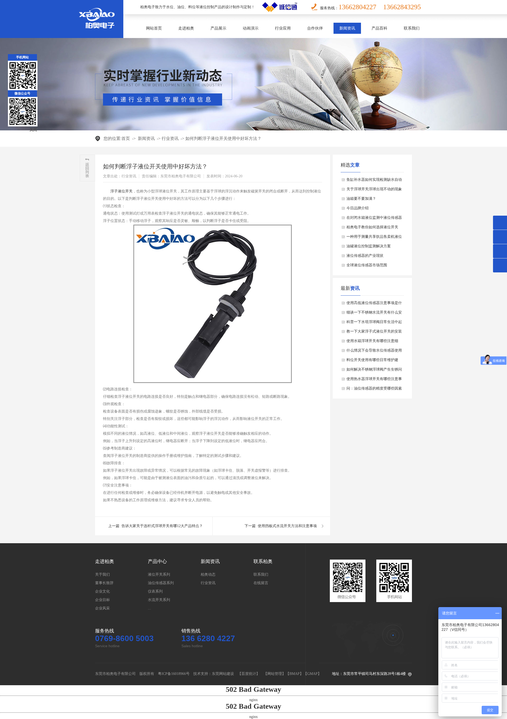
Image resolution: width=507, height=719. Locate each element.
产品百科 (379, 28)
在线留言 (260, 583)
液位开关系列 (159, 574)
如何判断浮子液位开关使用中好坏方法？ (223, 138)
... (149, 608)
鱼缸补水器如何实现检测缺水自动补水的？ (374, 181)
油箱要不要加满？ (361, 199)
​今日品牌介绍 (357, 208)
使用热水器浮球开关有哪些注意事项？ (374, 380)
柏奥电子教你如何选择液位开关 (372, 227)
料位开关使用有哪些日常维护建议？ (372, 361)
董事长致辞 (104, 583)
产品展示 (218, 28)
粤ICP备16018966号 (174, 674)
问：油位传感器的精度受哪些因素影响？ (374, 389)
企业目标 (102, 600)
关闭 (33, 130)
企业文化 (102, 591)
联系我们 (412, 28)
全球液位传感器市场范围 (366, 265)
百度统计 (248, 674)
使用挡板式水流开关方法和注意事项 (287, 526)
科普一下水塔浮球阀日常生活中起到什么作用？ (374, 323)
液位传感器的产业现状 (364, 256)
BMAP (294, 674)
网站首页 (154, 28)
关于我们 (102, 574)
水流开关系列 (159, 600)
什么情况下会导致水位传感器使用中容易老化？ (374, 351)
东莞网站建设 (223, 674)
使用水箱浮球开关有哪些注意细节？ (372, 342)
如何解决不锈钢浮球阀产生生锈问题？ (374, 370)
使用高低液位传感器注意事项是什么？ (374, 304)
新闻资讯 (347, 28)
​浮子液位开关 (121, 191)
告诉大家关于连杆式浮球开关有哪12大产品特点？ (162, 526)
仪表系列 (155, 591)
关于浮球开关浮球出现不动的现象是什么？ (374, 190)
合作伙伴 (315, 28)
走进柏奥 (186, 28)
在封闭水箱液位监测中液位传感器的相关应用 (374, 219)
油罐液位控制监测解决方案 (368, 246)
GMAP (312, 674)
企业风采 (102, 608)
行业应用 (283, 28)
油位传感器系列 (161, 583)
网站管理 (274, 674)
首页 (125, 138)
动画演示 (251, 28)
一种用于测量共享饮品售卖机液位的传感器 (374, 238)
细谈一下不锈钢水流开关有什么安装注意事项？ (374, 313)
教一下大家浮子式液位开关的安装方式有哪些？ (374, 332)
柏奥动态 (208, 574)
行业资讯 (170, 138)
